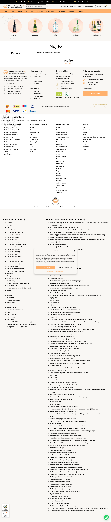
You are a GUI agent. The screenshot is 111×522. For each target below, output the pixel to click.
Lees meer (68, 63)
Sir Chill (85, 144)
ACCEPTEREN (45, 267)
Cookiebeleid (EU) (13, 286)
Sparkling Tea (50, 11)
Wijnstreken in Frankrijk (57, 501)
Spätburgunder (61, 183)
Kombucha (33, 137)
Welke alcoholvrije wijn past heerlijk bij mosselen (66, 467)
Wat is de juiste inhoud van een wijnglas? (63, 433)
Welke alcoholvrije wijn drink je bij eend (62, 457)
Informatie (34, 88)
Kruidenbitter (34, 139)
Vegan (9, 312)
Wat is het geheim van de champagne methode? (66, 436)
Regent (58, 171)
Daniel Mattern (87, 130)
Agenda (9, 223)
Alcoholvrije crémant (57, 242)
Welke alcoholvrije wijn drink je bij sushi (62, 460)
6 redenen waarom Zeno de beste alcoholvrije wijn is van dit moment (72, 230)
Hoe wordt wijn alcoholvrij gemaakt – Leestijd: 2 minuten (68, 341)
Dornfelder (59, 142)
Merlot (58, 154)
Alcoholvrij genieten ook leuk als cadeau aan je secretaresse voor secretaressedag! (77, 235)
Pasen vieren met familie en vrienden (62, 387)
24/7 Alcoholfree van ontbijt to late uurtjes (64, 227)
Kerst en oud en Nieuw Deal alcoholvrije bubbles (65, 356)
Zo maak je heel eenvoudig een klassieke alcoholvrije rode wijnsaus (72, 511)
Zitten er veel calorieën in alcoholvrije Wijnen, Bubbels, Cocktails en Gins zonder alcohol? (79, 508)
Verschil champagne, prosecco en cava (63, 419)
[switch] (5, 516)
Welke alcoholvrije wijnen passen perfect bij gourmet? (67, 474)
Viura (58, 188)
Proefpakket (61, 11)
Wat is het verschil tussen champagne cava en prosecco (68, 438)
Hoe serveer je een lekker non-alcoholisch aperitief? (67, 331)
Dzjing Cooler (54, 305)
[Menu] (8, 505)
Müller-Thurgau (61, 156)
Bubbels (19, 11)
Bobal (58, 130)
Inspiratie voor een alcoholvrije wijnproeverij (64, 348)
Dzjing (85, 132)
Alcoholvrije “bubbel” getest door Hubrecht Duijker (66, 237)
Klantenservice (36, 71)
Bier (27, 11)
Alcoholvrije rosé (8, 147)
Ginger (5, 152)
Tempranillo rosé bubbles (15, 310)
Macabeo (59, 152)
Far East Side (54, 317)
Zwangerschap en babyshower (17, 327)
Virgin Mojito (11, 317)
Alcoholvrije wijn (8, 142)
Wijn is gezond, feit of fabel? (59, 496)
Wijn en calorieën (55, 494)
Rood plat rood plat (13, 300)
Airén (58, 127)
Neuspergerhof (88, 139)
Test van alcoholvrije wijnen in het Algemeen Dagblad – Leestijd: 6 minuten (74, 409)
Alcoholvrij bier (8, 127)
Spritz (32, 144)
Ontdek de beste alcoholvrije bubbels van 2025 (65, 382)
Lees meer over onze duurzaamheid (67, 97)
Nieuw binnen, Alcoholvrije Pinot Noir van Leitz (64, 368)
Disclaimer (66, 106)
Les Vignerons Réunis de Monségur (94, 137)
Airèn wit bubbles (12, 230)
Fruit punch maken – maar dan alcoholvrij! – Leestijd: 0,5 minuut (71, 319)
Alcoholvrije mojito (13, 242)
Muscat (58, 159)
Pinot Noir (59, 164)
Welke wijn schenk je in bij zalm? (60, 486)
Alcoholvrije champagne (15, 232)
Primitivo (59, 168)
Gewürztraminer (61, 147)
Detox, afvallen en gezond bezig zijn (61, 293)
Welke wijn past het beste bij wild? (61, 484)
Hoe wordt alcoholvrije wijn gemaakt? (62, 339)
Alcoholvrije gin (8, 137)
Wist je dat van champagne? (59, 503)
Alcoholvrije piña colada (15, 247)
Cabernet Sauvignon (63, 137)
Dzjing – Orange (55, 300)
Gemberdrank (34, 132)
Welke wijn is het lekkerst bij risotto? (62, 477)
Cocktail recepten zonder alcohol (18, 283)
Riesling (58, 173)
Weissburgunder (61, 190)
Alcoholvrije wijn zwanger (15, 261)
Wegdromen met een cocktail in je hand (63, 453)
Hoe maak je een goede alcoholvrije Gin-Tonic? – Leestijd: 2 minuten (72, 329)
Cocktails (40, 11)
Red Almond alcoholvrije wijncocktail (62, 394)
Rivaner (58, 176)
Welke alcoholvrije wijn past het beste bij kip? (65, 472)
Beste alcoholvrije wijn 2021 (15, 271)
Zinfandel (59, 193)
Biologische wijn (12, 276)
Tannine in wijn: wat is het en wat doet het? (64, 407)
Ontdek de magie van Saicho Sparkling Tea (64, 385)
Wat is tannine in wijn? (57, 448)
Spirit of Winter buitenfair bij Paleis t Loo (63, 399)
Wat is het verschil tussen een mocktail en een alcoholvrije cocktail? (72, 440)
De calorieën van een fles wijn (59, 283)
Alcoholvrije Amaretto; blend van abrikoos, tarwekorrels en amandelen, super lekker (77, 240)
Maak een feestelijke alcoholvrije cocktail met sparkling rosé (70, 361)
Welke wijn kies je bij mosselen (60, 482)
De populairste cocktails (58, 290)
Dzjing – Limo (54, 298)
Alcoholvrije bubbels (10, 132)
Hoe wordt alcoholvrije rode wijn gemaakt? (64, 334)
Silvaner (59, 181)
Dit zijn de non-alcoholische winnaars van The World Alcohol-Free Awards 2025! (76, 295)
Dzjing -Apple (54, 302)
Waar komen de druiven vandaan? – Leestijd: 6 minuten (68, 426)
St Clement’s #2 (55, 402)
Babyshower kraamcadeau (15, 269)
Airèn (8, 227)
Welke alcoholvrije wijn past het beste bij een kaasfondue (69, 469)
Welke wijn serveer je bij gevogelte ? (61, 489)
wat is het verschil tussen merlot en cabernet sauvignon (68, 445)
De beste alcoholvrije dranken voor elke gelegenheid (67, 281)
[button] (74, 250)
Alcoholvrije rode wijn (10, 144)
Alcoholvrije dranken (13, 237)
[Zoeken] (45, 6)
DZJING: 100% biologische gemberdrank (63, 307)
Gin (32, 11)
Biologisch (10, 273)
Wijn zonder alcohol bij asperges (60, 499)
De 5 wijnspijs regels (56, 278)
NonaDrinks (86, 142)
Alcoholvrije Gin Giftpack (58, 244)
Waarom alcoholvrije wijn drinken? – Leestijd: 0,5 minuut (68, 428)
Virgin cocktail (11, 315)
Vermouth (33, 149)
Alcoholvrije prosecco (14, 249)
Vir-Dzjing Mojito (55, 423)
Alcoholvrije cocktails (10, 135)
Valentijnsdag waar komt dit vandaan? (63, 411)
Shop (6, 11)
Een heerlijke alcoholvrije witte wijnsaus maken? (65, 312)
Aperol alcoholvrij (12, 266)
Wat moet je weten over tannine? (61, 450)
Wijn (13, 11)
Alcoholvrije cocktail (13, 235)
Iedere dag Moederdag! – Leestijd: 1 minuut (64, 346)
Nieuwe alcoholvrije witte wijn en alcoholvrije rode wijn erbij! (69, 373)
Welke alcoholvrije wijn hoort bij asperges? (64, 462)
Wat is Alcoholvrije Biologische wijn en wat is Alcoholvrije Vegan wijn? (72, 431)
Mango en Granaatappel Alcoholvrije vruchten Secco (67, 363)
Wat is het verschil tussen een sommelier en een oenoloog (69, 443)
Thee (31, 147)
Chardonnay (60, 139)
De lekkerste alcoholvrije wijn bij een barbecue (65, 288)
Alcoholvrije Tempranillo (14, 257)
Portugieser (60, 166)
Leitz (84, 135)
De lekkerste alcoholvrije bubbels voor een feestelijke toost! (69, 286)
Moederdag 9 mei (56, 365)
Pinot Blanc (60, 161)
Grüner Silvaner (61, 149)
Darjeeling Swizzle (55, 276)
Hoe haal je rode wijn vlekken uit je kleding (63, 327)
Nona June (53, 375)
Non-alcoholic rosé (13, 293)
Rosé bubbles (11, 302)
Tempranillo (60, 185)
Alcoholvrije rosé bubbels (11, 139)
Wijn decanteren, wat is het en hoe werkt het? (65, 491)
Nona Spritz (53, 378)
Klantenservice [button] (88, 6)
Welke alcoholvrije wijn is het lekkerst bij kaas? (65, 465)
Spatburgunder (12, 307)
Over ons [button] (72, 6)
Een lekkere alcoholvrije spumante (61, 315)
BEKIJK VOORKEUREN (65, 267)
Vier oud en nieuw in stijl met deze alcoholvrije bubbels (68, 421)
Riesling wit (10, 298)
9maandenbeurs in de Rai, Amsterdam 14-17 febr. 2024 (68, 232)
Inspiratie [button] (63, 6)
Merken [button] (81, 11)
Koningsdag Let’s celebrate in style (61, 358)
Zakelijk (80, 6)
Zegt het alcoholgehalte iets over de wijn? (63, 506)
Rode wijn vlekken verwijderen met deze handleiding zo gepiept (70, 397)
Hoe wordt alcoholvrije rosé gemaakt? (62, 336)
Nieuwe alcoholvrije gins (58, 370)
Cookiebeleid (50, 271)
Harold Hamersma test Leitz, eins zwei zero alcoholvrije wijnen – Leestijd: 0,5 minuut (77, 322)
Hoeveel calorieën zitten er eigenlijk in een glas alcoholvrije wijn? (71, 344)
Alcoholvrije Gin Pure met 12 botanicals (62, 247)
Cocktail (33, 130)
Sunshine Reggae (55, 404)
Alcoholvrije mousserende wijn (16, 244)
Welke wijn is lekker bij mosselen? (61, 479)
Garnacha (59, 144)
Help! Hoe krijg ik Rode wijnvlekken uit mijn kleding (66, 324)
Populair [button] (71, 11)
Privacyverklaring (59, 271)
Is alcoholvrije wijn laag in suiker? (61, 351)
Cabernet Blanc (61, 132)
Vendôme (86, 147)
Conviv (85, 127)
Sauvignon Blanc (61, 178)
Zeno (84, 149)
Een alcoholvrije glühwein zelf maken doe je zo (65, 310)
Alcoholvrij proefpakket (11, 130)
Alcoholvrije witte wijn (10, 149)
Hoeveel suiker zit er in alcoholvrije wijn (19, 288)
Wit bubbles (10, 319)
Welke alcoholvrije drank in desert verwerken (64, 455)
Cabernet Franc (61, 135)
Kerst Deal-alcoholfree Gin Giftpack (61, 353)
